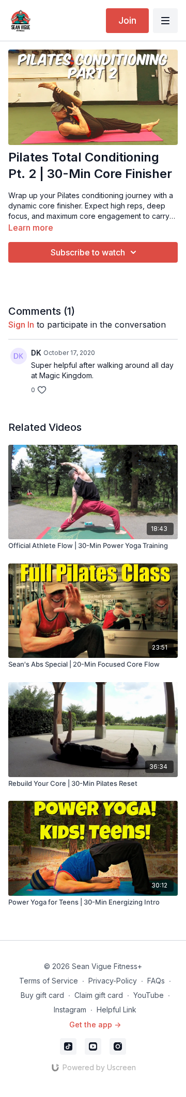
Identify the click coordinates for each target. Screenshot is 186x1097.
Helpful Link (116, 1009)
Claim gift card (98, 995)
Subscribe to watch (88, 252)
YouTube (148, 995)
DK (36, 352)
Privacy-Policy (112, 980)
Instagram (70, 1009)
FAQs (156, 980)
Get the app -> (95, 1024)
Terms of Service (48, 980)
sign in (21, 324)
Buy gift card (42, 995)
